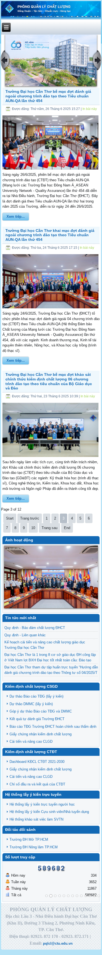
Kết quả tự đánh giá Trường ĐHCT (37, 719)
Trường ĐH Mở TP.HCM (29, 839)
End (67, 528)
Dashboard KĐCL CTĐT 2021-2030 (37, 762)
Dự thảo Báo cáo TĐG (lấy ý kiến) (36, 696)
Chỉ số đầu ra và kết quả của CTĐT (37, 784)
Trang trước (29, 518)
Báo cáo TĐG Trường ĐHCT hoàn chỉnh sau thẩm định (53, 726)
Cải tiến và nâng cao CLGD (31, 741)
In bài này (89, 109)
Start (10, 518)
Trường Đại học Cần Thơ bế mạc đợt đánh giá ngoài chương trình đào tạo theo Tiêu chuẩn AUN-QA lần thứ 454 (48, 96)
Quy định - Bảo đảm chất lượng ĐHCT (34, 628)
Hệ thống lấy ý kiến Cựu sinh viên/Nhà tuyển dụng (49, 812)
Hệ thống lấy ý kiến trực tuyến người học (42, 804)
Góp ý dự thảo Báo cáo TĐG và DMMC (41, 711)
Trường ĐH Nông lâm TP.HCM (34, 847)
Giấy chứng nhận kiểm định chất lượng (41, 734)
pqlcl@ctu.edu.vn (58, 943)
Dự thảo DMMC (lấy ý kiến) (31, 704)
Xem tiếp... (16, 216)
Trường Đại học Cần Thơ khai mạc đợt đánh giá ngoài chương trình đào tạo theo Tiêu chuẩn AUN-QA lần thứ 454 (49, 235)
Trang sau (49, 528)
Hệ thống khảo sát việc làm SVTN (36, 819)
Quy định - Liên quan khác (25, 635)
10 (33, 528)
